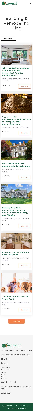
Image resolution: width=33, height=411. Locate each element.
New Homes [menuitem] (5, 370)
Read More (24, 86)
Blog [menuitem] (2, 376)
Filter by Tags (8, 38)
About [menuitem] (3, 374)
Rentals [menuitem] (3, 372)
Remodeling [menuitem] (5, 367)
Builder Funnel (22, 408)
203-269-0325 (5, 393)
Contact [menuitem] (4, 379)
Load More (16, 321)
